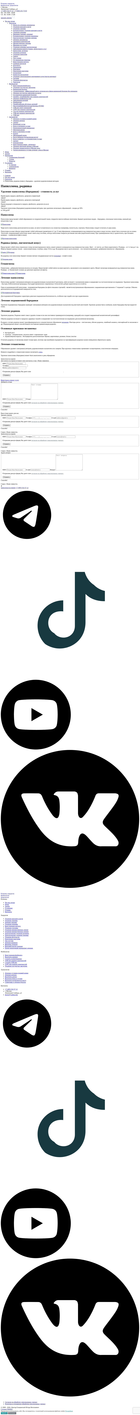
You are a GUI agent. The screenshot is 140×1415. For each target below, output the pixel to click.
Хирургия (12, 23)
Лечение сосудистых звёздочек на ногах (27, 93)
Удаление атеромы (19, 32)
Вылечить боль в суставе (13, 978)
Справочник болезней (16, 157)
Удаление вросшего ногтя (22, 27)
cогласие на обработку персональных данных (47, 371)
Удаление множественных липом (16, 930)
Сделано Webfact (7, 1409)
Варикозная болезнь (20, 89)
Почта (4, 368)
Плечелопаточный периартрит (24, 128)
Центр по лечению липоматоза (24, 25)
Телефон (5, 366)
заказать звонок (6, 18)
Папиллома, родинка (20, 51)
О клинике (9, 163)
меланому (65, 322)
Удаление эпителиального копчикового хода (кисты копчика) (34, 76)
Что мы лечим (10, 21)
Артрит (15, 141)
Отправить (6, 375)
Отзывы (8, 170)
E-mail (54, 418)
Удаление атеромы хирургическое (25, 47)
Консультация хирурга (21, 62)
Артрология (13, 117)
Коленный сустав (19, 124)
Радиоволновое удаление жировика (25, 36)
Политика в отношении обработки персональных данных (25, 1404)
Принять (4, 1413)
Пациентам (9, 155)
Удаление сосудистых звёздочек (24, 87)
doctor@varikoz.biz (11, 995)
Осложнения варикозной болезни (25, 95)
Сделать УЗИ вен (11, 962)
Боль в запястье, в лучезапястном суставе (27, 139)
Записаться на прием (8, 488)
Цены (7, 152)
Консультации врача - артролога (24, 144)
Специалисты (14, 166)
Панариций (17, 67)
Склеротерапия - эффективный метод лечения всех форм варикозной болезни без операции (45, 91)
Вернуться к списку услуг (10, 380)
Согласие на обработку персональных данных (21, 1402)
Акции (7, 154)
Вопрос (52, 470)
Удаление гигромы (11, 928)
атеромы (57, 256)
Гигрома (16, 78)
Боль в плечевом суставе (21, 126)
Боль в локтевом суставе (21, 131)
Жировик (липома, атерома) (23, 34)
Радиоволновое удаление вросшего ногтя (27, 30)
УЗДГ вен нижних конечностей (24, 109)
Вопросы (12, 168)
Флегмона (16, 69)
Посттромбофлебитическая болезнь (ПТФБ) (28, 106)
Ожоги (15, 56)
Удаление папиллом (20, 54)
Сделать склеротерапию (13, 959)
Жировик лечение (11, 944)
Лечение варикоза (11, 943)
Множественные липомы (22, 43)
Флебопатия (17, 102)
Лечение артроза (19, 120)
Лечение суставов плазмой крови (24, 119)
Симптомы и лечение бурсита (15, 982)
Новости (12, 161)
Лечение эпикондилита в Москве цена (26, 148)
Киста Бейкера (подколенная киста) (25, 137)
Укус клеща (17, 58)
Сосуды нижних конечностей (23, 111)
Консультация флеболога (21, 86)
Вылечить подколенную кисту (15, 980)
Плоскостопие (18, 143)
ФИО (4, 363)
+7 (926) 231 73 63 (20, 11)
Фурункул (16, 65)
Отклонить (12, 1413)
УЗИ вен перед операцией (22, 108)
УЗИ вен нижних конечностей (23, 113)
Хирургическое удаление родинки (17, 933)
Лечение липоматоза (20, 40)
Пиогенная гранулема (20, 71)
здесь (40, 352)
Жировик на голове (20, 45)
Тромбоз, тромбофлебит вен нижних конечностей (30, 97)
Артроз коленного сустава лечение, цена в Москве (31, 150)
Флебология (13, 84)
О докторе (12, 165)
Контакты (8, 172)
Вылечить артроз (11, 977)
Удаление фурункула (20, 80)
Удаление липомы (19, 29)
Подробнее (69, 1411)
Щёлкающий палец (20, 135)
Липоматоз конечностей (21, 41)
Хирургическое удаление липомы (25, 38)
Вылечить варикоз (11, 957)
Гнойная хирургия (19, 63)
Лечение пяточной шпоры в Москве (25, 146)
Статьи (11, 159)
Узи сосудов (9, 941)
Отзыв (28, 399)
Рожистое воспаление (20, 74)
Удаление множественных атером (16, 932)
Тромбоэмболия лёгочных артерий (25, 104)
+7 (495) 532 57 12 (7, 11)
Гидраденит (17, 73)
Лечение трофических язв (22, 98)
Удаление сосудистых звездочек (16, 966)
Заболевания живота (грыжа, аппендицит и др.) (30, 49)
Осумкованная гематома (21, 60)
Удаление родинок (19, 52)
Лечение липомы (11, 922)
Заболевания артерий (20, 100)
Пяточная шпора (19, 130)
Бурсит (15, 133)
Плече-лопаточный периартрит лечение (19, 948)
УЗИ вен (16, 115)
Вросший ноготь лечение (14, 946)
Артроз (15, 122)
